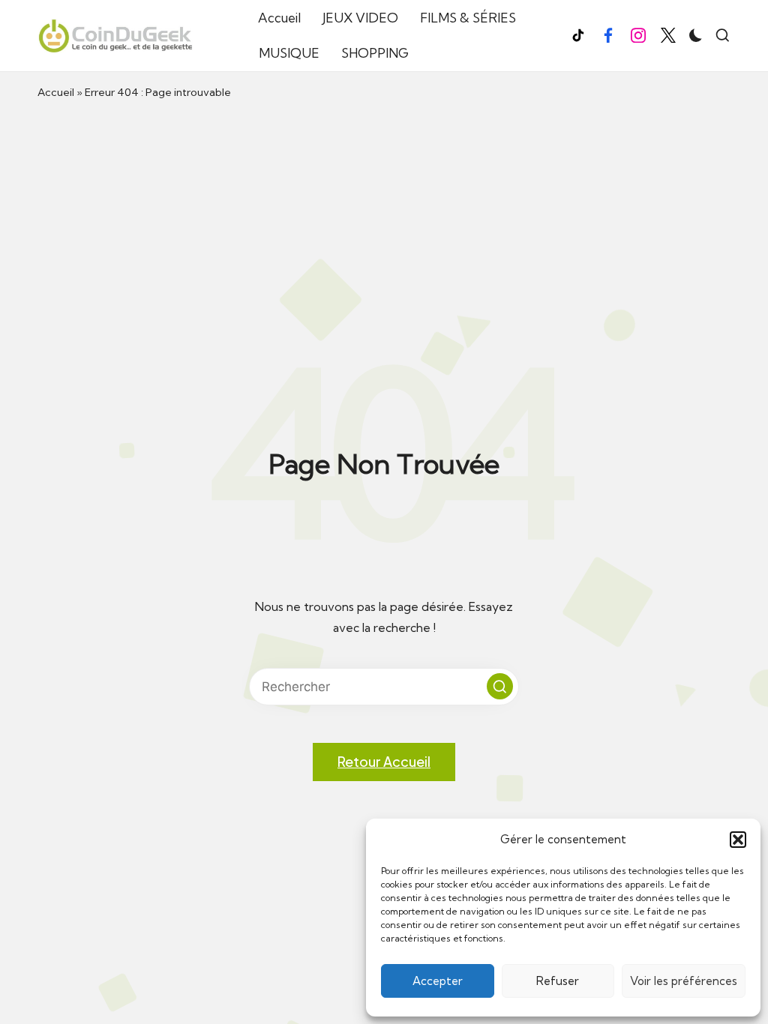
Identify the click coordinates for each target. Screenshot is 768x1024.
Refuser (557, 981)
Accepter (437, 981)
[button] (738, 839)
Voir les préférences (683, 981)
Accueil (56, 92)
